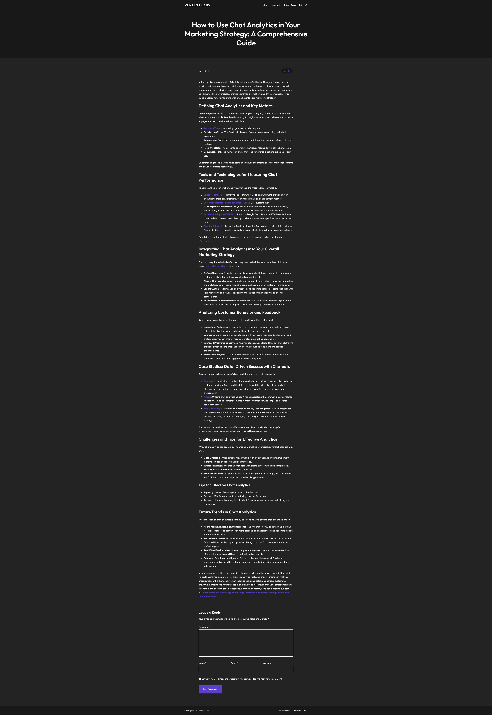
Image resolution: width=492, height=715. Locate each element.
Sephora (208, 381)
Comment (204, 627)
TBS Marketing (212, 408)
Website (267, 663)
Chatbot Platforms (214, 194)
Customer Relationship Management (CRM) (226, 202)
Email (234, 663)
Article (287, 71)
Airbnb (207, 396)
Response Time (212, 128)
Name (202, 663)
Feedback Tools (212, 226)
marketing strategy (216, 266)
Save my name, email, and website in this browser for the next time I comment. (242, 678)
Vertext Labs (197, 5)
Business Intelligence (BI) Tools (220, 214)
